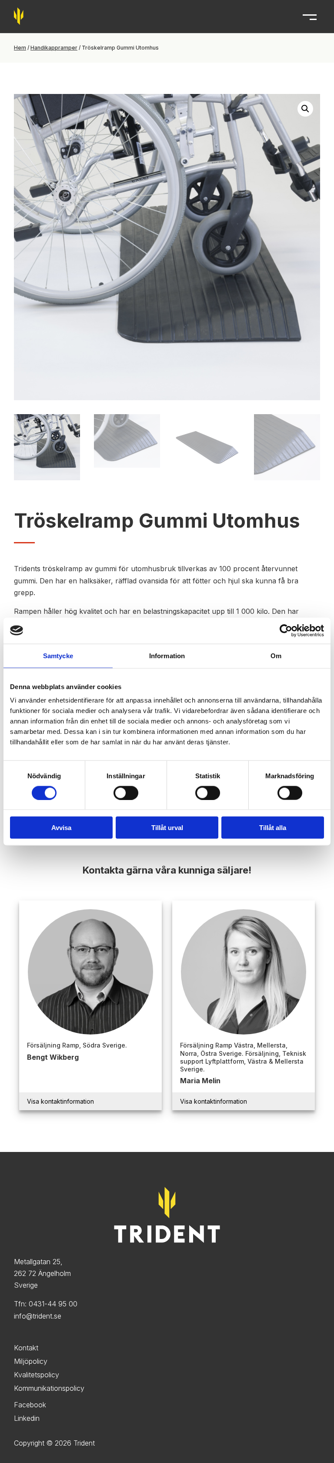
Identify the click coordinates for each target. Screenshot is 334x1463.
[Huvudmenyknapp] (309, 16)
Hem (20, 47)
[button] (305, 109)
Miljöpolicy (30, 1361)
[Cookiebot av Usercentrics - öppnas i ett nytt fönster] (286, 630)
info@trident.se (37, 1316)
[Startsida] (18, 22)
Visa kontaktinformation (60, 1101)
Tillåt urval (167, 827)
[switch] (126, 793)
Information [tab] (167, 655)
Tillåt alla (272, 827)
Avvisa (61, 827)
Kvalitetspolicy (36, 1374)
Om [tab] (276, 655)
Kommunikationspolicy (49, 1388)
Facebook (30, 1404)
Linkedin (27, 1418)
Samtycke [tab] (58, 655)
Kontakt (26, 1347)
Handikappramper (53, 47)
